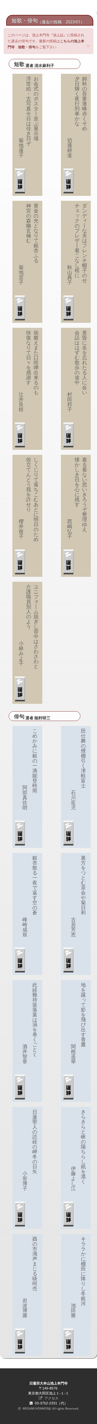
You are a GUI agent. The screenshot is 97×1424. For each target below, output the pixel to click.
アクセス (51, 1398)
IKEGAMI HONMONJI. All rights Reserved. (50, 1408)
